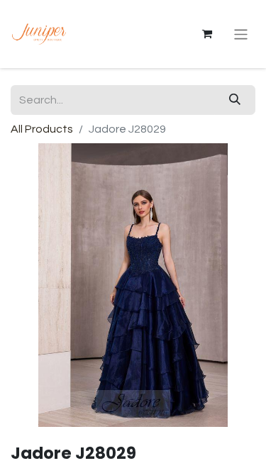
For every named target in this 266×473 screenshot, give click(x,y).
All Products (42, 129)
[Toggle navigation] (240, 33)
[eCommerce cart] (207, 34)
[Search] (234, 100)
